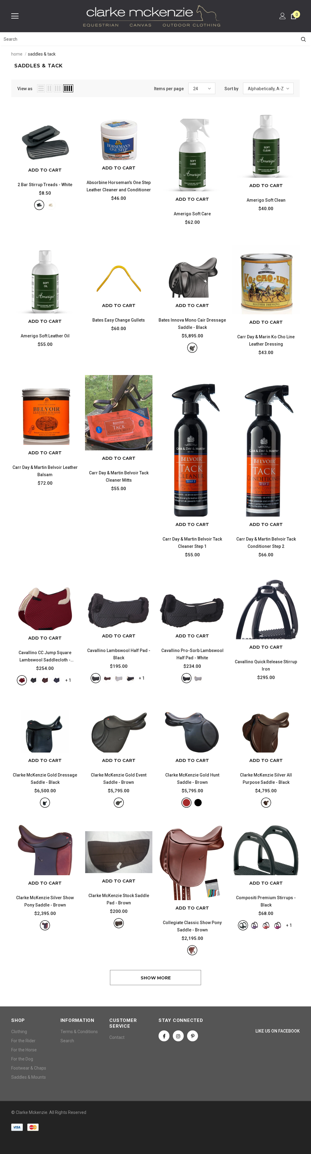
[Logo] (152, 15)
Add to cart (45, 170)
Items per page (169, 88)
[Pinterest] (192, 1035)
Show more (156, 978)
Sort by (231, 88)
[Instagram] (178, 1035)
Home (16, 54)
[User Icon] (282, 16)
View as (24, 88)
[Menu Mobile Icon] (15, 16)
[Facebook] (164, 1035)
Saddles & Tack (42, 54)
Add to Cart (118, 168)
